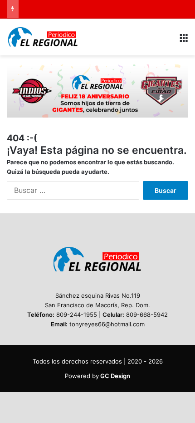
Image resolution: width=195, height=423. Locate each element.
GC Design (115, 375)
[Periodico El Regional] (43, 37)
